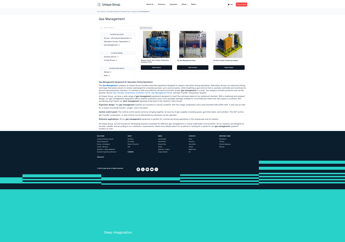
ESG (129, 147)
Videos (160, 147)
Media (193, 4)
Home (98, 11)
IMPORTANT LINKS (224, 136)
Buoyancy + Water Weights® (106, 149)
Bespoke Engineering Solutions (107, 152)
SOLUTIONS (100, 136)
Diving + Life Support (103, 144)
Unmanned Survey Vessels (105, 139)
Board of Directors (133, 144)
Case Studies (162, 139)
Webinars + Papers (164, 149)
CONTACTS (192, 136)
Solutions (161, 4)
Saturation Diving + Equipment (129, 11)
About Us (149, 4)
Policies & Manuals (225, 144)
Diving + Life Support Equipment (111, 11)
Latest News (162, 141)
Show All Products (146, 28)
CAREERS (130, 152)
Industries (173, 4)
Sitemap (221, 147)
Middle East (192, 149)
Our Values (131, 141)
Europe (191, 147)
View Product (156, 67)
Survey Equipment (102, 141)
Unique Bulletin (163, 152)
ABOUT (130, 136)
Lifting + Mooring (102, 147)
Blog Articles (162, 144)
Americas (191, 141)
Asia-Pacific (192, 144)
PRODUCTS (100, 157)
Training (221, 141)
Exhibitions (222, 139)
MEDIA (160, 136)
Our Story (130, 139)
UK (189, 152)
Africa (190, 139)
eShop (184, 4)
